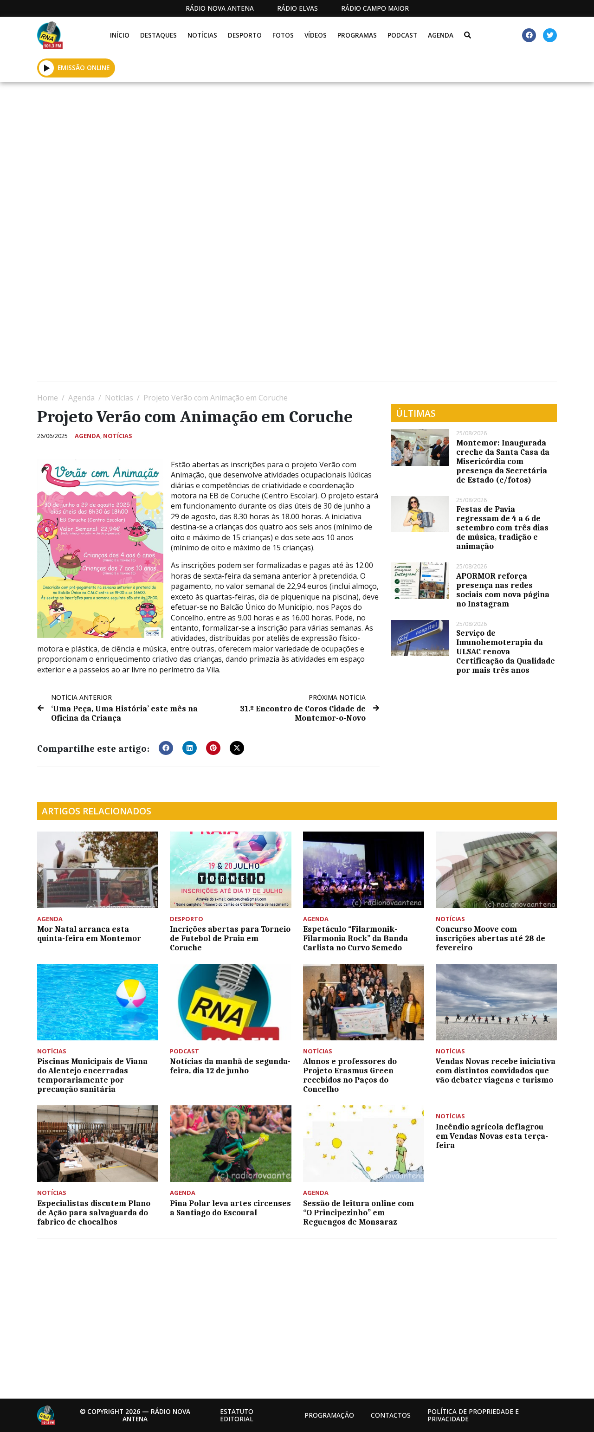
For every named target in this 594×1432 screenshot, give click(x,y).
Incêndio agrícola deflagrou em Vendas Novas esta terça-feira (492, 1136)
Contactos (391, 1415)
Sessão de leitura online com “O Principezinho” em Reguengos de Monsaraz (358, 1212)
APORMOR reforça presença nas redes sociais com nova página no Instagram (502, 589)
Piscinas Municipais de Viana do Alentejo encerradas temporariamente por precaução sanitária (92, 1075)
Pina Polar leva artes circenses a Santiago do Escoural (230, 1208)
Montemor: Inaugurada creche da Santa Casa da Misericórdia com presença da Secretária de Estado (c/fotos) (502, 461)
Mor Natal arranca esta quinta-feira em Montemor (89, 933)
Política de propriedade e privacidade (473, 1415)
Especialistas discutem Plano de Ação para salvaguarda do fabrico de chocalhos (93, 1212)
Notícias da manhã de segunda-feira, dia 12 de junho (230, 1066)
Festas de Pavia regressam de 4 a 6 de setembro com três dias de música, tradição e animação (502, 527)
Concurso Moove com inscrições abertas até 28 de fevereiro (490, 938)
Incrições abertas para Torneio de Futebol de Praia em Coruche (230, 938)
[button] (46, 67)
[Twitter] (550, 35)
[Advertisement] (297, 152)
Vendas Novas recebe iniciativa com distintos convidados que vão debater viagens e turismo (495, 1070)
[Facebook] (529, 35)
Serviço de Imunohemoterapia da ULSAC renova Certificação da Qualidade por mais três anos (505, 651)
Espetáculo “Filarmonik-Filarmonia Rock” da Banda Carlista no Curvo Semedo (355, 938)
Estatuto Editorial (236, 1415)
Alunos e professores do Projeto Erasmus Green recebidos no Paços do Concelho (350, 1075)
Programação (329, 1415)
